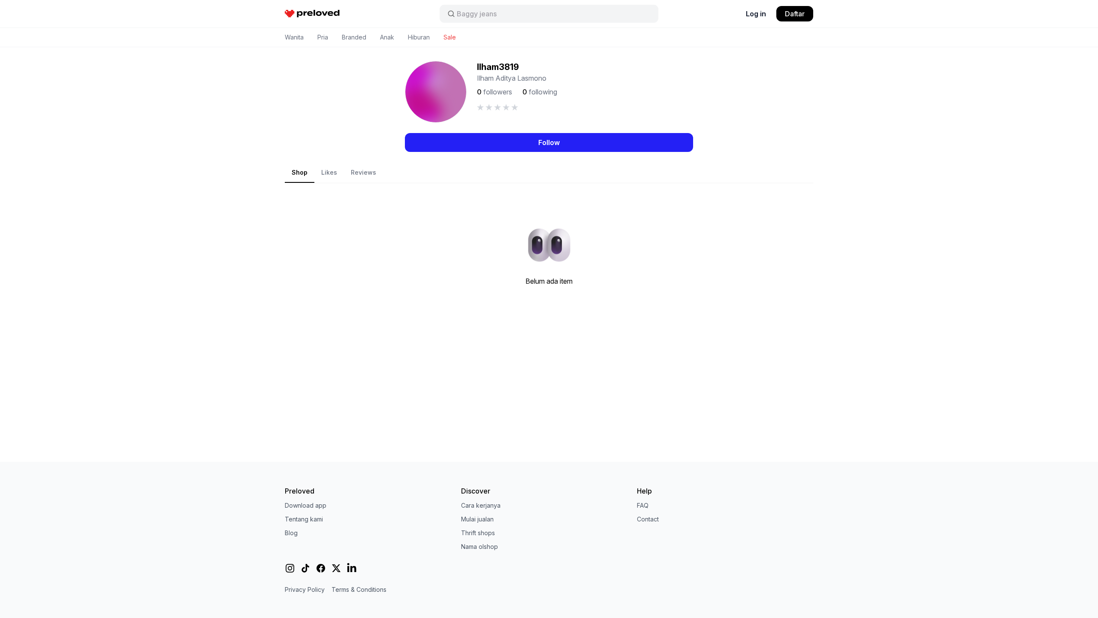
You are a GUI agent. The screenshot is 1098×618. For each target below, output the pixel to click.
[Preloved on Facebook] (321, 568)
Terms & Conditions (359, 589)
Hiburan (419, 37)
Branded (354, 37)
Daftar (795, 13)
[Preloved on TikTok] (305, 568)
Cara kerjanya (481, 505)
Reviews (363, 172)
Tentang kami (304, 519)
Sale (449, 37)
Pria (322, 37)
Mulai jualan (477, 519)
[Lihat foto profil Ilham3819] (436, 92)
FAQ (643, 505)
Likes (329, 172)
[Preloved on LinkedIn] (352, 568)
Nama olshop (479, 546)
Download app (305, 505)
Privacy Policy (305, 589)
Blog (291, 532)
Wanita (294, 37)
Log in (756, 13)
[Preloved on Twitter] (336, 568)
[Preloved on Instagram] (290, 568)
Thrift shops (478, 532)
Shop (300, 172)
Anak (387, 37)
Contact (648, 519)
